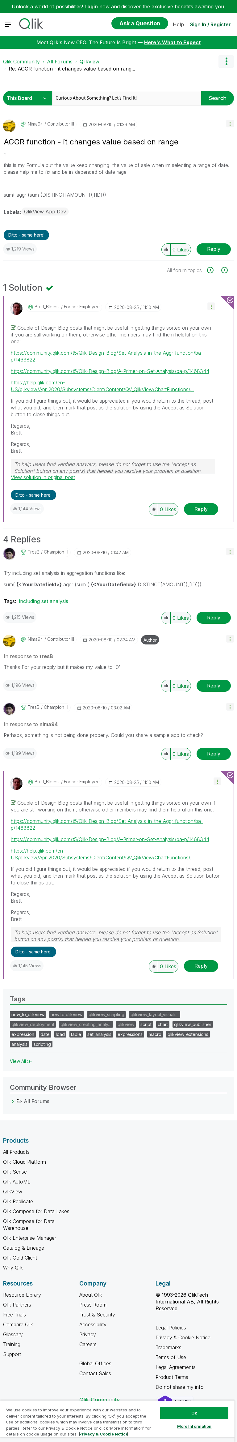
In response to (28, 656)
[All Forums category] (13, 1101)
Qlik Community (21, 61)
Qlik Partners (17, 1305)
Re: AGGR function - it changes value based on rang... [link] (72, 69)
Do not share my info (180, 1387)
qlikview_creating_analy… (85, 1024)
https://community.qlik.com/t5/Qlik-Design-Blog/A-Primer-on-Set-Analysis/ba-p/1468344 (110, 371)
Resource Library (22, 1295)
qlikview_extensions (188, 1034)
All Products (16, 1152)
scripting (42, 1044)
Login (91, 6)
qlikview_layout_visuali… (155, 1014)
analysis (19, 1044)
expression (22, 1034)
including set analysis (43, 601)
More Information (194, 1426)
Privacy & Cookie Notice (183, 1337)
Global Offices (95, 1363)
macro (155, 1034)
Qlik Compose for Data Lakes (36, 1211)
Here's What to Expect (172, 42)
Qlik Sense (15, 1172)
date (45, 1034)
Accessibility (92, 1324)
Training (11, 1344)
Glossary (13, 1334)
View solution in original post (43, 477)
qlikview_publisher (192, 1024)
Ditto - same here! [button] (26, 234)
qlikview (126, 1024)
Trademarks (168, 1347)
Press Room (92, 1305)
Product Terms (172, 1377)
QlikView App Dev (45, 211)
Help (178, 24)
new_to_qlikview (27, 1014)
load (60, 1034)
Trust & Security (97, 1314)
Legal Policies (171, 1327)
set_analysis (99, 1034)
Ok (194, 1412)
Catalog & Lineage (23, 1248)
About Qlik (90, 1295)
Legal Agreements (176, 1367)
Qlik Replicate (18, 1201)
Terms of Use (171, 1357)
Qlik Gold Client (20, 1258)
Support (12, 1354)
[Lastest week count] (224, 270)
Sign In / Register (210, 24)
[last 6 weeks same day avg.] (213, 270)
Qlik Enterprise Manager (29, 1238)
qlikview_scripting (106, 1014)
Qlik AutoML (16, 1182)
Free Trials (14, 1314)
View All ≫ (21, 1061)
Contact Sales (95, 1373)
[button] (230, 123)
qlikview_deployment (32, 1024)
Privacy (87, 1334)
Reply (213, 249)
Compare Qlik (18, 1324)
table (76, 1034)
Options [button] (226, 61)
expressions (130, 1034)
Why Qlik (13, 1267)
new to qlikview (66, 1014)
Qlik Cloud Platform (24, 1162)
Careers (88, 1344)
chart (163, 1024)
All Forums (60, 61)
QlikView (89, 61)
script (146, 1024)
